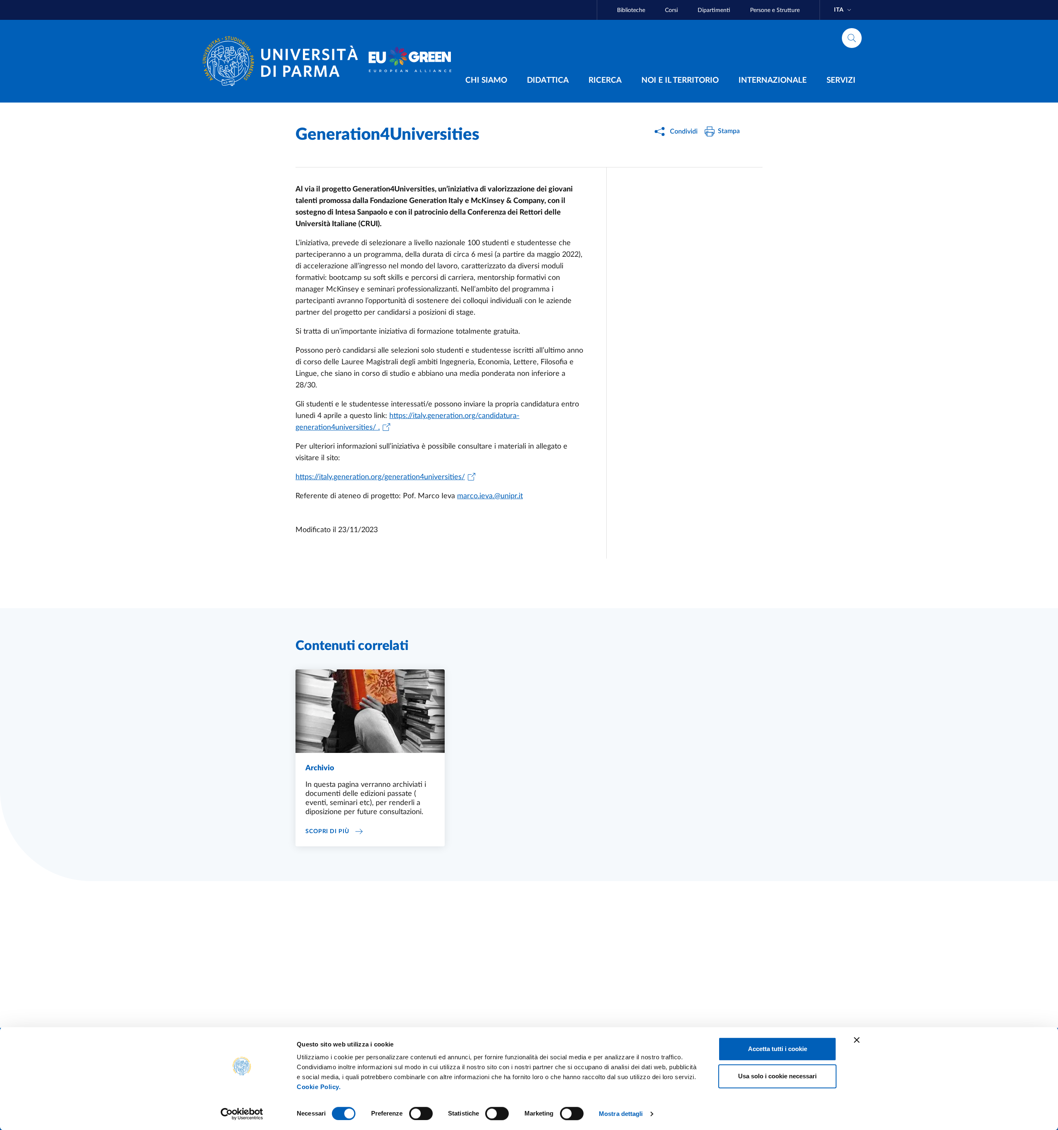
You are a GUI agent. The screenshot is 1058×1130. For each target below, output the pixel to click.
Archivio (319, 768)
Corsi (671, 10)
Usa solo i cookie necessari (777, 1076)
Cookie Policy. (319, 1086)
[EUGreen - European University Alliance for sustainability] (410, 61)
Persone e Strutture (775, 10)
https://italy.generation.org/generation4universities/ (380, 477)
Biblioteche (631, 10)
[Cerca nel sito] (852, 38)
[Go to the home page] (284, 61)
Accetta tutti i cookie (777, 1048)
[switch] (421, 1113)
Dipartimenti (714, 10)
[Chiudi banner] (857, 1040)
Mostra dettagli (621, 1113)
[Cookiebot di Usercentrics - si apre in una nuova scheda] (242, 1114)
